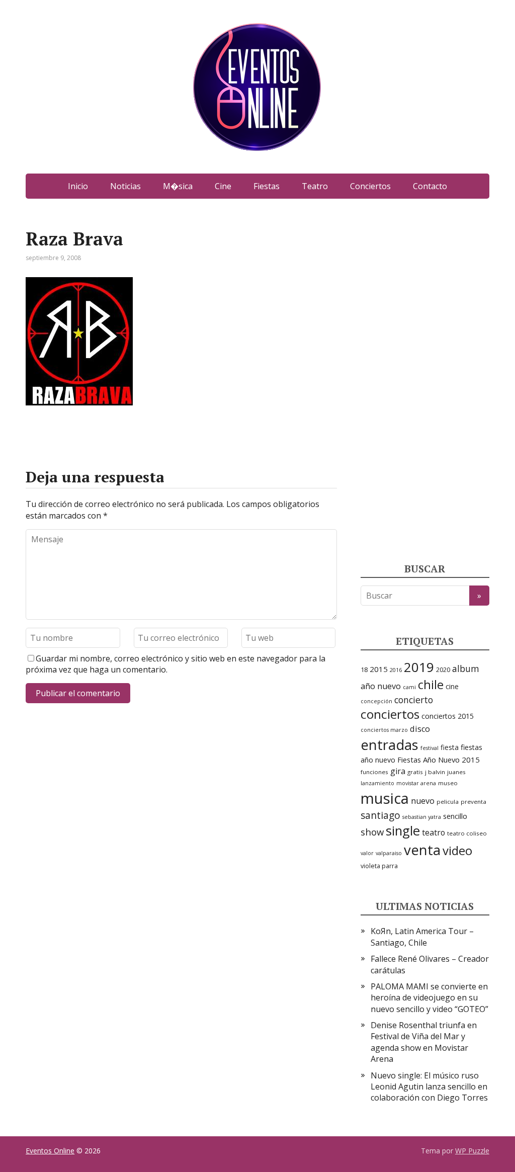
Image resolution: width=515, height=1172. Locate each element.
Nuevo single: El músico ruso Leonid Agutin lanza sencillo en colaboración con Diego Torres (429, 1087)
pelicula (448, 801)
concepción (376, 701)
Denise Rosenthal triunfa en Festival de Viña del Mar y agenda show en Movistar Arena (424, 1042)
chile (431, 685)
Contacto (430, 186)
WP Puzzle (472, 1150)
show (372, 831)
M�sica (178, 186)
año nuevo (381, 686)
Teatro (315, 186)
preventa (473, 801)
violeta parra (379, 866)
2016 (396, 670)
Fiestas (266, 186)
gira (397, 771)
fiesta (450, 747)
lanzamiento (377, 783)
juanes (456, 772)
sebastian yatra (421, 816)
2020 (443, 669)
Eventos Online (50, 1150)
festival (429, 747)
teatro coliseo (467, 833)
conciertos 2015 (447, 716)
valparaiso (389, 853)
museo (448, 783)
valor (367, 853)
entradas (389, 744)
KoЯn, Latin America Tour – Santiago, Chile (422, 937)
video (457, 850)
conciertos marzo (384, 729)
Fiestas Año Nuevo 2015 (438, 760)
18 (364, 669)
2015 (379, 669)
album (465, 668)
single (403, 831)
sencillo (455, 816)
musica (385, 798)
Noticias (125, 186)
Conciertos (370, 186)
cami (409, 687)
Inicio (78, 186)
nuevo (423, 800)
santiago (380, 815)
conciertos (390, 714)
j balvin (435, 772)
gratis (415, 772)
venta (422, 849)
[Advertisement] (436, 380)
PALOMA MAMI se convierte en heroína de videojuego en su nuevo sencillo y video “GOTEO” (429, 998)
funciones (374, 772)
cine (452, 686)
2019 (419, 667)
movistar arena (416, 783)
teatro (433, 832)
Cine (223, 186)
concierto (413, 700)
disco (420, 728)
